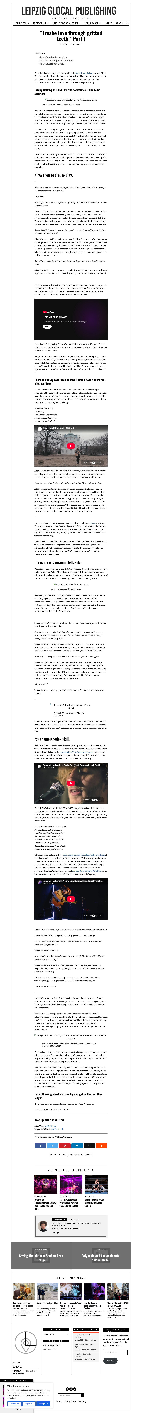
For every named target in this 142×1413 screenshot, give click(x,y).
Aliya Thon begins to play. (53, 57)
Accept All (43, 1404)
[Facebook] (117, 23)
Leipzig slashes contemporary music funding (92, 1306)
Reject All (29, 1404)
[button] (82, 1395)
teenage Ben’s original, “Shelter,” (86, 871)
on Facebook (50, 1126)
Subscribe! (110, 1361)
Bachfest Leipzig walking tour (47, 1304)
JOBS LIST (109, 23)
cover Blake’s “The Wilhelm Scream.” (76, 752)
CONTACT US (17, 1366)
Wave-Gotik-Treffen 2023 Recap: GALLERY (117, 1304)
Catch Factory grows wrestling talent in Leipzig (94, 1202)
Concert (53, 1155)
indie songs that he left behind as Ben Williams (84, 855)
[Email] (123, 23)
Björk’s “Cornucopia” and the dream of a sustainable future (70, 1306)
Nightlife (62, 1155)
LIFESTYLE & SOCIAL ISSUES (65, 23)
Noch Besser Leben (83, 73)
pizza (92, 523)
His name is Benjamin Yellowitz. (56, 60)
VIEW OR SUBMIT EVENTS (51, 1345)
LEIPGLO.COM (21, 23)
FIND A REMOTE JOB (49, 1349)
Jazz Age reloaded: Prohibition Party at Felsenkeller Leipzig (69, 1202)
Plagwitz (89, 1155)
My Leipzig (79, 45)
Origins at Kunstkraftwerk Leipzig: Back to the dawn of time (45, 1204)
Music (73, 45)
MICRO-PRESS (39, 23)
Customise (14, 1404)
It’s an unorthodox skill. (52, 63)
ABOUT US (16, 1362)
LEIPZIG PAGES (91, 23)
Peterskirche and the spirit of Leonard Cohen (23, 1304)
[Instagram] (120, 23)
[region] (28, 1396)
